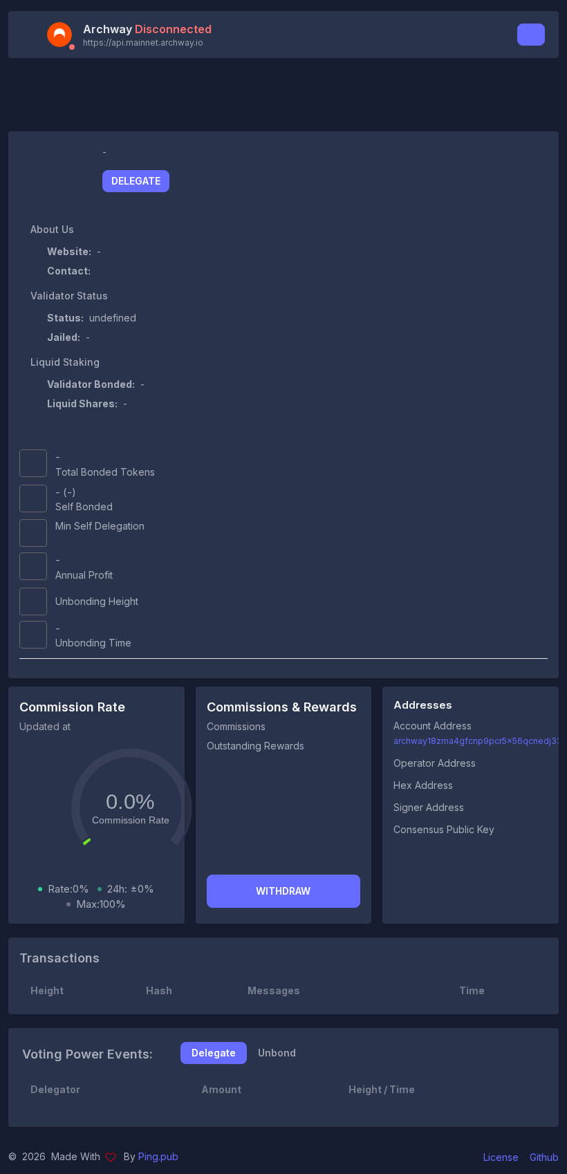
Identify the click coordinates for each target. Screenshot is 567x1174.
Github (544, 1157)
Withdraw (283, 891)
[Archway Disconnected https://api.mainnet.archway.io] (63, 34)
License (501, 1157)
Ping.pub (158, 1156)
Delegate (135, 181)
